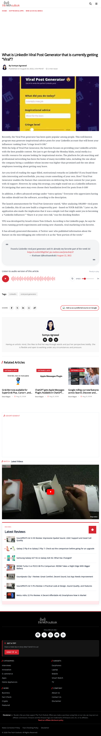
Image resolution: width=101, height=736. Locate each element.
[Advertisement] (50, 32)
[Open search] (90, 3)
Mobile (55, 673)
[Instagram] (50, 340)
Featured (6, 705)
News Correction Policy (11, 728)
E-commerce (7, 673)
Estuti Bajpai (6, 397)
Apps (4, 678)
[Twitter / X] (17, 308)
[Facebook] (11, 308)
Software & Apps (16, 11)
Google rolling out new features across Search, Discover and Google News (83, 391)
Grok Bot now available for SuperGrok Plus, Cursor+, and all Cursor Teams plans (16, 391)
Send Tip (10, 652)
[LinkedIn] (23, 308)
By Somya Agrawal (18, 65)
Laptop (55, 669)
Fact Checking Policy (30, 728)
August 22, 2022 (64, 255)
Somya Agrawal (50, 334)
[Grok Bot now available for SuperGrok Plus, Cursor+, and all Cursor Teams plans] (17, 376)
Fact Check (6, 697)
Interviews (6, 665)
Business (6, 693)
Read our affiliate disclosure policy (50, 720)
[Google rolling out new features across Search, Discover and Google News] (83, 376)
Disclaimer (56, 701)
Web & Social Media (34, 11)
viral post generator (28, 294)
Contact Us (56, 697)
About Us (56, 693)
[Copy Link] (34, 308)
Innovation (6, 669)
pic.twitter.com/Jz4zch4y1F (61, 252)
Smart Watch (57, 678)
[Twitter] (44, 635)
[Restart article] (72, 278)
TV (53, 682)
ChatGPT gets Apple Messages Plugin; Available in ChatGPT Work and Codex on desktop (49, 391)
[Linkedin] (63, 635)
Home (4, 11)
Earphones (56, 665)
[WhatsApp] (29, 308)
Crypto (5, 701)
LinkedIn (12, 294)
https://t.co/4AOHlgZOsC (38, 252)
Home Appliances (9, 682)
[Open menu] (96, 3)
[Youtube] (56, 635)
